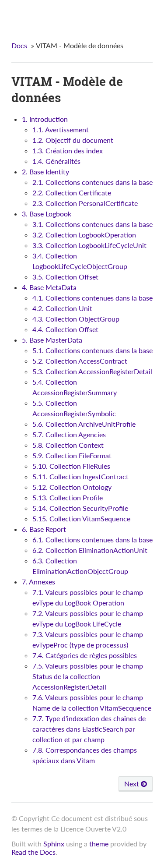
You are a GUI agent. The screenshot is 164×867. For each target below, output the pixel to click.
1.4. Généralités (56, 161)
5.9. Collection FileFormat (72, 455)
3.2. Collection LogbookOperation (84, 234)
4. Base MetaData (49, 287)
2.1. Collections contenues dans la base (92, 182)
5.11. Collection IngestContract (80, 476)
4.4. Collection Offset (65, 329)
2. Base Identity (45, 171)
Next (132, 783)
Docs (19, 45)
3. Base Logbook (46, 213)
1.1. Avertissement (60, 129)
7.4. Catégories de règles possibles (84, 655)
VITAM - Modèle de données (87, 13)
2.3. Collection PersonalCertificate (85, 203)
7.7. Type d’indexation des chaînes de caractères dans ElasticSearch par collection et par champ (89, 728)
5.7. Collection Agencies (69, 434)
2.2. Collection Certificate (71, 192)
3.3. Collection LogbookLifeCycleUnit (89, 245)
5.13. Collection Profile (67, 497)
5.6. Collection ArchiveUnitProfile (84, 424)
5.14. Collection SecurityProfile (80, 508)
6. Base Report (44, 529)
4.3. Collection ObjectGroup (75, 319)
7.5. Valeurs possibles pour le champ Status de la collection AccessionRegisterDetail (87, 676)
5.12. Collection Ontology (72, 487)
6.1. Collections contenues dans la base (92, 539)
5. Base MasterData (52, 340)
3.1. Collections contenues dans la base (92, 224)
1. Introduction (45, 119)
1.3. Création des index (67, 150)
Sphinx (53, 843)
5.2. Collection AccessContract (79, 361)
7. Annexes (38, 581)
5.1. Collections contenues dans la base (92, 350)
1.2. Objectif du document (72, 140)
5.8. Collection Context (68, 445)
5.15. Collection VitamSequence (81, 518)
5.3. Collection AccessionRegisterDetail (92, 371)
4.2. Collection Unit (62, 308)
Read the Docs (33, 852)
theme (98, 843)
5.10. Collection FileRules (71, 466)
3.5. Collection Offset (65, 276)
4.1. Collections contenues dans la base (92, 298)
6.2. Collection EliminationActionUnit (89, 550)
